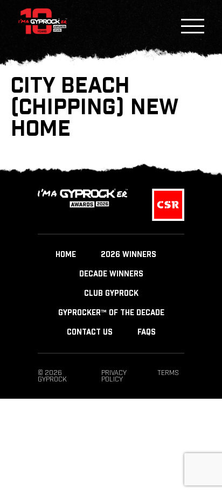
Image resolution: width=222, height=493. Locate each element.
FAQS (146, 332)
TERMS (168, 373)
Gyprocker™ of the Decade (111, 313)
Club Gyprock (111, 293)
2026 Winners (128, 255)
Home (66, 255)
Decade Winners (111, 274)
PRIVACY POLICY (114, 376)
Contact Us (90, 332)
